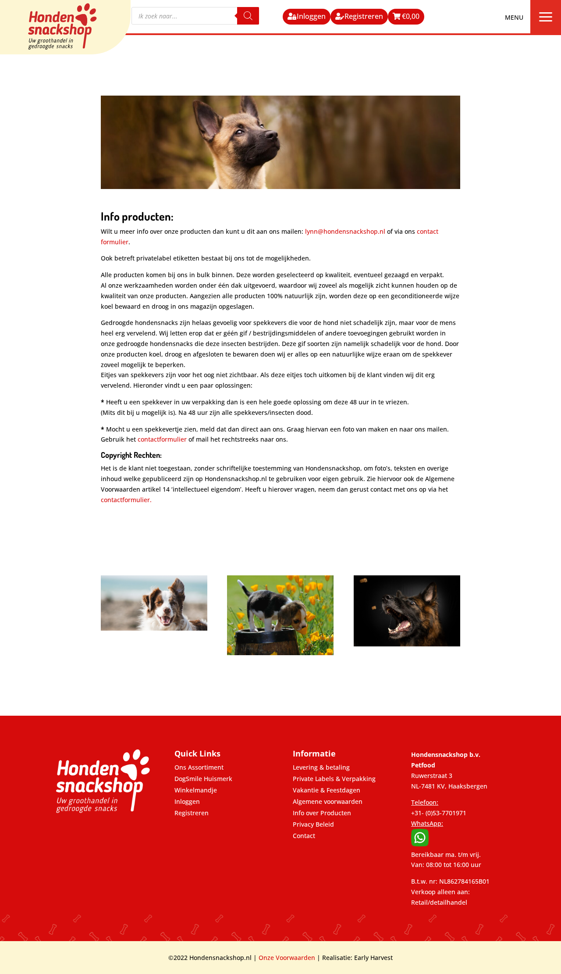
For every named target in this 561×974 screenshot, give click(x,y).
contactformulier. (126, 500)
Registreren (363, 16)
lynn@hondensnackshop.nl (345, 231)
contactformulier (162, 439)
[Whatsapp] (420, 844)
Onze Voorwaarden (287, 957)
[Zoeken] (248, 16)
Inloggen (311, 16)
